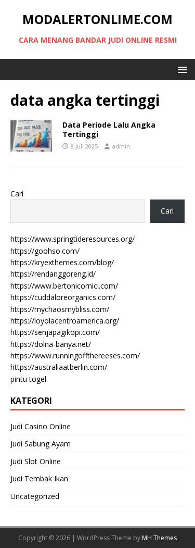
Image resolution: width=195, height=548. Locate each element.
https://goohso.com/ (45, 251)
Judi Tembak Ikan (39, 478)
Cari (16, 193)
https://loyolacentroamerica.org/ (64, 321)
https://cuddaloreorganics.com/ (62, 297)
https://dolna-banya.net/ (50, 344)
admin (121, 146)
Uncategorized (34, 496)
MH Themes (159, 537)
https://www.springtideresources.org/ (72, 239)
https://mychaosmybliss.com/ (59, 309)
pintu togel (28, 379)
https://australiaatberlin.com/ (58, 367)
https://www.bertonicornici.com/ (64, 286)
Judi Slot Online (35, 461)
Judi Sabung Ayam (40, 444)
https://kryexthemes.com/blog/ (62, 262)
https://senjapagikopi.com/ (55, 332)
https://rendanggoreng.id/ (53, 274)
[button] (180, 69)
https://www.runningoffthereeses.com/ (75, 355)
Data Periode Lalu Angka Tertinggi (108, 129)
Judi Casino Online (40, 426)
